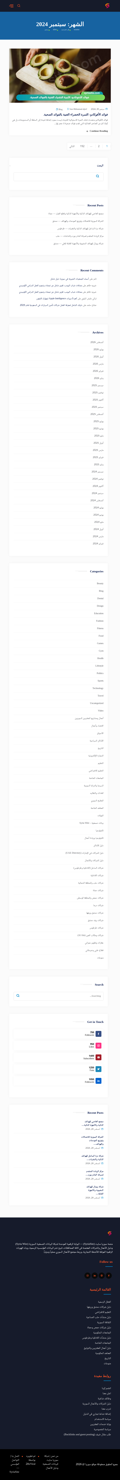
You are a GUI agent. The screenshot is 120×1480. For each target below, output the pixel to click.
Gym (101, 651)
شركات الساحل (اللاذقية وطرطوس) (88, 868)
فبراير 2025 (98, 457)
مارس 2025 (98, 450)
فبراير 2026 (98, 371)
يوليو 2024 (98, 508)
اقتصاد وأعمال (97, 726)
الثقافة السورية (104, 1322)
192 (82, 146)
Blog (60, 109)
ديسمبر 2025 (97, 386)
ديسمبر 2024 (97, 472)
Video (100, 711)
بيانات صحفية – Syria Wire (91, 823)
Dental (100, 599)
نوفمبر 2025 (97, 393)
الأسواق (100, 733)
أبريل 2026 (98, 357)
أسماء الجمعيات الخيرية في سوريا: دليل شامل (69, 279)
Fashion (99, 621)
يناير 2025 (98, 465)
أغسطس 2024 (96, 501)
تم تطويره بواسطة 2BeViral (30, 1460)
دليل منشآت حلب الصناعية (98, 1317)
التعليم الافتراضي (96, 771)
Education (98, 614)
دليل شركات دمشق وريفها (99, 1307)
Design (100, 606)
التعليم (100, 763)
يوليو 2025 (98, 422)
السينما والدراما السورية (93, 786)
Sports (100, 681)
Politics (100, 674)
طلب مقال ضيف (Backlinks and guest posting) (87, 1434)
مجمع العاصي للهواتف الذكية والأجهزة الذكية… (92, 1123)
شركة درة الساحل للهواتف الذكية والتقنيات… (92, 1157)
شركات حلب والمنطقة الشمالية (90, 883)
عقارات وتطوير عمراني (94, 943)
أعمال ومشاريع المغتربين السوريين (89, 718)
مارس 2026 (98, 364)
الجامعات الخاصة (96, 778)
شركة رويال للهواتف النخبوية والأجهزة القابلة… (94, 1190)
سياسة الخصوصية (102, 1429)
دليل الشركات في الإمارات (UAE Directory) (84, 853)
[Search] (20, 992)
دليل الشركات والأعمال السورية (96, 1404)
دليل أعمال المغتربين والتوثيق (97, 1348)
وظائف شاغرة (104, 1398)
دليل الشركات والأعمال (94, 861)
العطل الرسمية (104, 1302)
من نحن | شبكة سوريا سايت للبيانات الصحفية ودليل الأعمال (50, 1462)
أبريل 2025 (98, 443)
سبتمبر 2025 (97, 407)
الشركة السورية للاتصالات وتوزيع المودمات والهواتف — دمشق (77, 221)
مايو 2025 (98, 436)
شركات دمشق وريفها (94, 913)
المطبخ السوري (97, 801)
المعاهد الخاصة (97, 808)
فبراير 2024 (98, 544)
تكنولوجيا (99, 831)
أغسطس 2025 (96, 414)
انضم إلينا (106, 1388)
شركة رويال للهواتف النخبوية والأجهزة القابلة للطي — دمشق (78, 244)
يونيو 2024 (98, 515)
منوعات (100, 958)
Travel (100, 696)
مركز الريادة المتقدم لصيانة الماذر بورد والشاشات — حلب (79, 236)
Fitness (100, 629)
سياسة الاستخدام (103, 1419)
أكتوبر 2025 (98, 400)
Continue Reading (99, 131)
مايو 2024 (98, 522)
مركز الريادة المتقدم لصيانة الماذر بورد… (94, 1173)
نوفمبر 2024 (97, 479)
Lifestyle (99, 666)
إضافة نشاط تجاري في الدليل (97, 1414)
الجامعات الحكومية (102, 1333)
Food (101, 636)
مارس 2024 (98, 537)
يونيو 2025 (98, 429)
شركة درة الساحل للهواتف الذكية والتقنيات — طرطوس (80, 229)
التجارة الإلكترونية (95, 756)
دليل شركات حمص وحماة (99, 1327)
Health (100, 659)
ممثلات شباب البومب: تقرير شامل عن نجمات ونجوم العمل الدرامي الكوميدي (50, 286)
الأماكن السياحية (96, 741)
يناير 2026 (98, 378)
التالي (71, 146)
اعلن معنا (107, 1393)
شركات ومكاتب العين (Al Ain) (90, 935)
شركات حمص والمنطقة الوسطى (90, 898)
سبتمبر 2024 (97, 493)
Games (100, 644)
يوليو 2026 (98, 350)
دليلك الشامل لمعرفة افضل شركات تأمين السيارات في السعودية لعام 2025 (51, 305)
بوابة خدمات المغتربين (100, 1424)
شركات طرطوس (96, 928)
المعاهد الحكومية (103, 1353)
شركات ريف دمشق (95, 920)
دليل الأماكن (98, 846)
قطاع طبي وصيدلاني (94, 950)
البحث (100, 166)
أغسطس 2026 (96, 342)
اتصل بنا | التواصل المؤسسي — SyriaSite (14, 1464)
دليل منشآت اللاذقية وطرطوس (96, 1338)
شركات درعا (98, 906)
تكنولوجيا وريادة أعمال (93, 838)
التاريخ (100, 748)
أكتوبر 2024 (98, 486)
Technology (97, 688)
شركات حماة (98, 891)
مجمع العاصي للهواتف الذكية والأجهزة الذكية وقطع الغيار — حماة (75, 214)
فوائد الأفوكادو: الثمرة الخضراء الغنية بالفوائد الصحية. (75, 114)
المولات (100, 816)
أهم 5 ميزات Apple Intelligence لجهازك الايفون (56, 299)
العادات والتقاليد (96, 793)
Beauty (100, 584)
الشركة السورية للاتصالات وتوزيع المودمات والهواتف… (92, 1140)
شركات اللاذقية (97, 876)
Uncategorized (96, 703)
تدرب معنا (106, 1409)
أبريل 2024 (98, 529)
